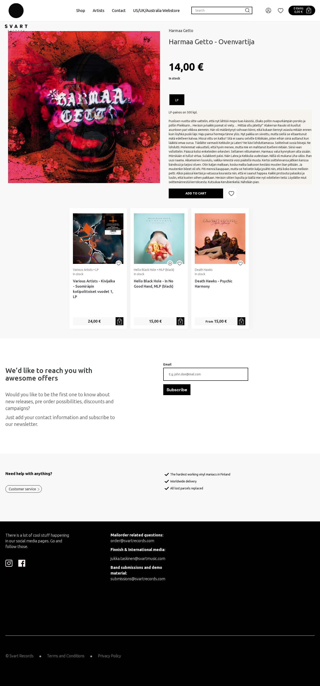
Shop (80, 10)
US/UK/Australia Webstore (156, 10)
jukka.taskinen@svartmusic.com (138, 558)
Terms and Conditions (65, 656)
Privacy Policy (109, 656)
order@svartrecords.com (132, 540)
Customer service (22, 489)
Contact (119, 10)
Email (167, 364)
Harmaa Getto (181, 30)
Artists (98, 10)
